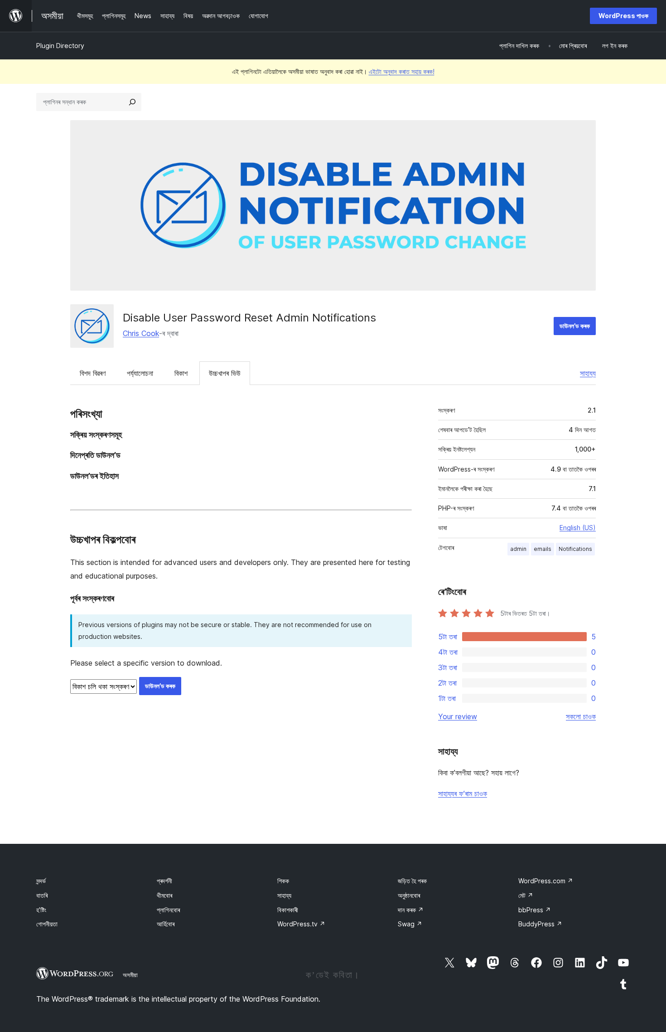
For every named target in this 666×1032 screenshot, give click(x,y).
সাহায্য (588, 373)
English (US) (578, 527)
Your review (457, 716)
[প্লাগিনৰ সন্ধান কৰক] (132, 102)
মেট (525, 895)
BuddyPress (540, 924)
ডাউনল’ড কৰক (575, 326)
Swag (410, 924)
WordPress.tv (301, 924)
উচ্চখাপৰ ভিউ (225, 373)
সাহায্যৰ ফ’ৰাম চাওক (462, 793)
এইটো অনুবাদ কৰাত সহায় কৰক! (401, 71)
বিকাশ (181, 373)
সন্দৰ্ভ (41, 881)
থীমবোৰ (164, 895)
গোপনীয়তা (47, 924)
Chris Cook (141, 333)
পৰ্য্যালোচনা (140, 373)
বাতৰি (42, 895)
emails (542, 548)
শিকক (283, 881)
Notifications (575, 548)
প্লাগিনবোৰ (168, 910)
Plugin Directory (60, 45)
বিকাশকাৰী (287, 910)
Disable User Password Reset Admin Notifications (249, 317)
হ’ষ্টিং (41, 910)
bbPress (534, 910)
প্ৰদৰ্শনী (164, 881)
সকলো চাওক (581, 716)
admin (518, 548)
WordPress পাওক (623, 15)
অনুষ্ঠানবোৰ (409, 895)
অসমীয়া (130, 974)
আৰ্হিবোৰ (165, 924)
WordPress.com (545, 881)
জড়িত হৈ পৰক (412, 881)
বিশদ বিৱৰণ (93, 373)
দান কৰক (411, 910)
